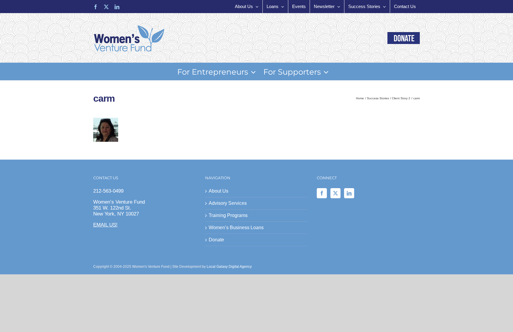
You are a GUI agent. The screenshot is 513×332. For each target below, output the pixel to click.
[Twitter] (335, 193)
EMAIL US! (105, 225)
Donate (216, 239)
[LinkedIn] (349, 193)
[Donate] (403, 38)
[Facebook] (322, 193)
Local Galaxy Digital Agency (229, 267)
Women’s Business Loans (236, 227)
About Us (218, 190)
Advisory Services (228, 203)
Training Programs (228, 215)
